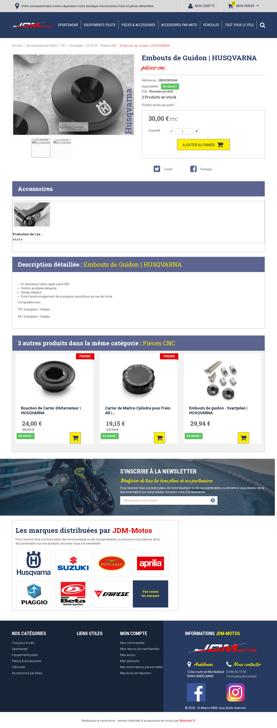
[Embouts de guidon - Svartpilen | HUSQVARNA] (222, 380)
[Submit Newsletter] (212, 500)
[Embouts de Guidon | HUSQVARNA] (40, 148)
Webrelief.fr (187, 720)
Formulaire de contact (241, 676)
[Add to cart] (75, 437)
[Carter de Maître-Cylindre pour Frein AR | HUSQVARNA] (138, 380)
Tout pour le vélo (239, 25)
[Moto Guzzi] (111, 563)
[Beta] (73, 593)
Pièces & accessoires (138, 25)
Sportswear (68, 25)
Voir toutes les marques (150, 593)
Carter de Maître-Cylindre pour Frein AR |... (137, 410)
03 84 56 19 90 (236, 672)
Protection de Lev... (27, 234)
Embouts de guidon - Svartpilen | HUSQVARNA (218, 410)
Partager (206, 169)
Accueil (17, 45)
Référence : (150, 80)
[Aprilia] (150, 563)
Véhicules (211, 25)
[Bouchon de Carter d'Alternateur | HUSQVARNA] (54, 380)
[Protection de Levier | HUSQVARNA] (32, 214)
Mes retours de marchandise (139, 649)
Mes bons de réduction (135, 673)
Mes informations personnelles (141, 667)
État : (145, 91)
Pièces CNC (159, 343)
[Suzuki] (73, 563)
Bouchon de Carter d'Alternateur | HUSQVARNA (51, 410)
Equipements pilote (100, 25)
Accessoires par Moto (179, 25)
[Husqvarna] (34, 563)
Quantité (154, 130)
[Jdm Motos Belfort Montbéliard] (30, 25)
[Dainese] (111, 593)
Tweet (167, 169)
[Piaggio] (34, 593)
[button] (262, 25)
